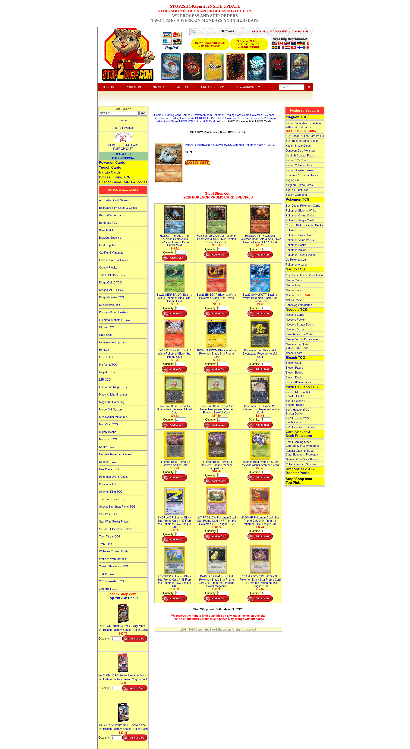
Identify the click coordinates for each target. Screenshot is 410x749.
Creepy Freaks (108, 267)
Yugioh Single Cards (298, 145)
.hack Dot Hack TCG (112, 275)
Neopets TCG (107, 461)
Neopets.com (294, 353)
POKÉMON (133, 87)
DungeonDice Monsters (113, 312)
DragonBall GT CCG (111, 290)
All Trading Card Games (114, 200)
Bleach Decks (294, 377)
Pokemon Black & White (301, 210)
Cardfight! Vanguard (111, 252)
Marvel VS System (111, 409)
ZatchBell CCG (108, 588)
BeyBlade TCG (108, 222)
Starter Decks (309, 175)
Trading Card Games (177, 115)
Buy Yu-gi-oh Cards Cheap (302, 140)
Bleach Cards (294, 362)
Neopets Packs (295, 319)
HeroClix (104, 349)
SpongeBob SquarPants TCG (117, 506)
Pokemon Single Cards (300, 220)
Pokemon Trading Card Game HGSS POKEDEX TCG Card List (215, 120)
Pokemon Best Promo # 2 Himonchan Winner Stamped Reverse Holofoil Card (216, 409)
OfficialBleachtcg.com (301, 382)
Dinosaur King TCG (114, 177)
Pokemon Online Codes (113, 476)
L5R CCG (105, 379)
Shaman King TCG (110, 491)
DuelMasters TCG (110, 305)
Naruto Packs (294, 290)
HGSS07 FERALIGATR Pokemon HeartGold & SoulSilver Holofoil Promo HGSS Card (174, 240)
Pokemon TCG (108, 484)
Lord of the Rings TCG (113, 387)
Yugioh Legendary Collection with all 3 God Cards (303, 127)
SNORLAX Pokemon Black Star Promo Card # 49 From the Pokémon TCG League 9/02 (174, 522)
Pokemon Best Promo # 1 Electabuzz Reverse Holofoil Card (260, 353)
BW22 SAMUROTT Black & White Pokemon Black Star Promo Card (260, 298)
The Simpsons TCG (111, 499)
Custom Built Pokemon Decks (304, 225)
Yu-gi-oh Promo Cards (299, 185)
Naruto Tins (293, 285)
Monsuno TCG (108, 439)
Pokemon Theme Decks (301, 254)
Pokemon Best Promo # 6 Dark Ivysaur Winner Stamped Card (260, 463)
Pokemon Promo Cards (300, 235)
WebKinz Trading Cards (113, 551)
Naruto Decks (294, 300)
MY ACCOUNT (278, 31)
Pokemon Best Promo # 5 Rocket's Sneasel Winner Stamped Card (217, 465)
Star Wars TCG (108, 514)
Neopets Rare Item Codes (115, 454)
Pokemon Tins (295, 230)
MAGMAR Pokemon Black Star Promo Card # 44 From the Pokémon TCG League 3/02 (260, 521)
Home (123, 120)
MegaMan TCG (108, 424)
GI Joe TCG (106, 327)
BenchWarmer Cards (112, 215)
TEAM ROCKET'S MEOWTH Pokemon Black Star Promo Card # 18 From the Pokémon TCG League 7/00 (260, 581)
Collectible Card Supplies (301, 464)
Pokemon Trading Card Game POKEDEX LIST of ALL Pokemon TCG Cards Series (209, 118)
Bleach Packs (294, 367)
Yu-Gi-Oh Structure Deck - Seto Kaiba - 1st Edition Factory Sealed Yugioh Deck (123, 726)
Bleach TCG (106, 230)
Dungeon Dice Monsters (300, 150)
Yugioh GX (292, 180)
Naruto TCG (106, 446)
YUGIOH (108, 87)
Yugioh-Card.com (296, 194)
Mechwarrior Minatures (113, 417)
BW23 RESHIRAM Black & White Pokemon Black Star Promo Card (174, 353)
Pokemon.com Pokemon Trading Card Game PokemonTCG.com (234, 115)
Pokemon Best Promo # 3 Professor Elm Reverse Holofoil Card (260, 409)
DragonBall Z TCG (110, 282)
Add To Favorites (123, 127)
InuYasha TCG (108, 364)
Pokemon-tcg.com (297, 264)
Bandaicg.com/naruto (299, 305)
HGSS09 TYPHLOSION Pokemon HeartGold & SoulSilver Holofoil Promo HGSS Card (260, 239)
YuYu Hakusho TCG (111, 581)
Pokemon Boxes (296, 249)
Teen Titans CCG (109, 536)
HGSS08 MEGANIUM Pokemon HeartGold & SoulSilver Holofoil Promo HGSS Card (216, 239)
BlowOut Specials (110, 237)
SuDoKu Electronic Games (115, 529)
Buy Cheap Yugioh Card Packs (305, 135)
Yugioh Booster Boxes (299, 170)
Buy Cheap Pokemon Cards (303, 205)
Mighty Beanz (107, 432)
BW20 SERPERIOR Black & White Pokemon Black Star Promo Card (174, 298)
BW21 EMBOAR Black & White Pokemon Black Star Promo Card (216, 298)
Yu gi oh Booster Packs (300, 155)
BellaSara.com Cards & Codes (118, 207)
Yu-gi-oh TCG (297, 117)
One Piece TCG (109, 469)
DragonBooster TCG (111, 297)
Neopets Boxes (295, 329)
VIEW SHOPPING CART (123, 145)
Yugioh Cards (110, 167)
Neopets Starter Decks (300, 324)
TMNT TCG (106, 544)
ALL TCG (183, 87)
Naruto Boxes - (299, 295)
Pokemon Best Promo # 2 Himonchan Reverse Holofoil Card (174, 409)
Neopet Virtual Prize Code (302, 339)
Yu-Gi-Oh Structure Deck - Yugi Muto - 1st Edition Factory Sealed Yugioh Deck (123, 627)
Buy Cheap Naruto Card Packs (305, 275)
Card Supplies (107, 245)
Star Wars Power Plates (114, 521)
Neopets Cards (295, 314)
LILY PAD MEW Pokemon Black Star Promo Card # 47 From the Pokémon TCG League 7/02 (216, 521)
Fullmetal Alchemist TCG (114, 319)
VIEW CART (227, 30)
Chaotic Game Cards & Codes (123, 182)
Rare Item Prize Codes (300, 334)
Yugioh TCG (106, 573)
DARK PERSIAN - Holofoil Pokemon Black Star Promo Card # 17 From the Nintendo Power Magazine (216, 581)
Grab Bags (105, 334)
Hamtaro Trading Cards (113, 342)
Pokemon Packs (296, 245)
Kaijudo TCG (107, 372)
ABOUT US (258, 31)
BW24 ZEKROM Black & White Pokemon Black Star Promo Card (216, 353)
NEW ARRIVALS (247, 87)
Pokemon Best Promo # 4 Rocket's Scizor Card (174, 463)
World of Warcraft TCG (113, 559)
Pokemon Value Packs (300, 240)
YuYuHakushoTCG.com (300, 427)
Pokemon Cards (112, 162)
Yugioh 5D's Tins (296, 160)
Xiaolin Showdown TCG (113, 566)
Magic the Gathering (111, 402)
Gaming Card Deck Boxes (302, 459)
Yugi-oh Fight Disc (297, 189)
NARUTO (159, 87)
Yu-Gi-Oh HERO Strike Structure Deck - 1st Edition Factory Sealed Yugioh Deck (123, 677)
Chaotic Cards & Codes (113, 260)
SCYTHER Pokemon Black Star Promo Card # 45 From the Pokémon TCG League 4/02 (174, 581)
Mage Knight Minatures (113, 394)
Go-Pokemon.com (297, 259)
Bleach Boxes (294, 372)
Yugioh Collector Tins (299, 165)
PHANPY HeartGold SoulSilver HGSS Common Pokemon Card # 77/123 (230, 144)
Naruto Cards (110, 172)
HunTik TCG (106, 357)
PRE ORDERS (211, 87)
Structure (291, 175)
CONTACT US (300, 31)
